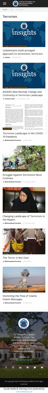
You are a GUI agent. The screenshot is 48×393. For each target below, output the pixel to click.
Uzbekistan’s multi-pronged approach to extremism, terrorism (23, 52)
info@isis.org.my (24, 359)
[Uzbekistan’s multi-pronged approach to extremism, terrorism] (24, 34)
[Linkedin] (20, 367)
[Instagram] (13, 367)
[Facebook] (6, 367)
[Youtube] (42, 367)
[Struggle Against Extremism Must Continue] (24, 158)
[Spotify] (27, 367)
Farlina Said (10, 99)
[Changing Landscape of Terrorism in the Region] (24, 200)
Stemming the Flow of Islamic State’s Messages (20, 297)
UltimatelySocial (24, 391)
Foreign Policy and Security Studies (15, 46)
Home (5, 9)
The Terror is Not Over (16, 257)
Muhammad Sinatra (13, 140)
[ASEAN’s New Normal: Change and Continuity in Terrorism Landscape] (24, 76)
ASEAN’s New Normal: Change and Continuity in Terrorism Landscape (23, 93)
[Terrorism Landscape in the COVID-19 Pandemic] (24, 117)
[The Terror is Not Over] (24, 241)
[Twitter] (34, 367)
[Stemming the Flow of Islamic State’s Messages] (24, 279)
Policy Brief (7, 129)
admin (7, 57)
